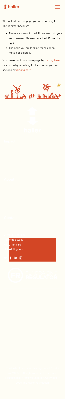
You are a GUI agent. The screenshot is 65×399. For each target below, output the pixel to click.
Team (7, 194)
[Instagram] (20, 257)
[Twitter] (5, 257)
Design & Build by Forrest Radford (32, 392)
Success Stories (13, 161)
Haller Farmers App (15, 165)
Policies (8, 204)
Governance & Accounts (18, 199)
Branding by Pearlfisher (32, 387)
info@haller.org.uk (14, 227)
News (7, 208)
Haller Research (13, 156)
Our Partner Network (16, 170)
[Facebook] (10, 257)
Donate (8, 151)
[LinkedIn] (15, 257)
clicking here (52, 60)
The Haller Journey (15, 189)
